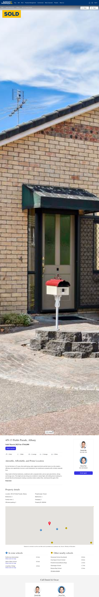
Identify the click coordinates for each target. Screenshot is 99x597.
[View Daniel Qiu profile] (83, 445)
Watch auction (11, 448)
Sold (2, 7)
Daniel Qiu (83, 450)
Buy (15, 2)
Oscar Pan (83, 466)
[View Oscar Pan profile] (83, 460)
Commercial (40, 2)
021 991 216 (83, 452)
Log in (95, 2)
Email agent (83, 473)
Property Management (30, 2)
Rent (22, 2)
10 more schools (55, 571)
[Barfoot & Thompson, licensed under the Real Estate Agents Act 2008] (7, 2)
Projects (56, 2)
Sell (19, 2)
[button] (49, 524)
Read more (8, 480)
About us (62, 2)
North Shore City (10, 7)
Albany (18, 7)
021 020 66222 (83, 468)
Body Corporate (49, 2)
